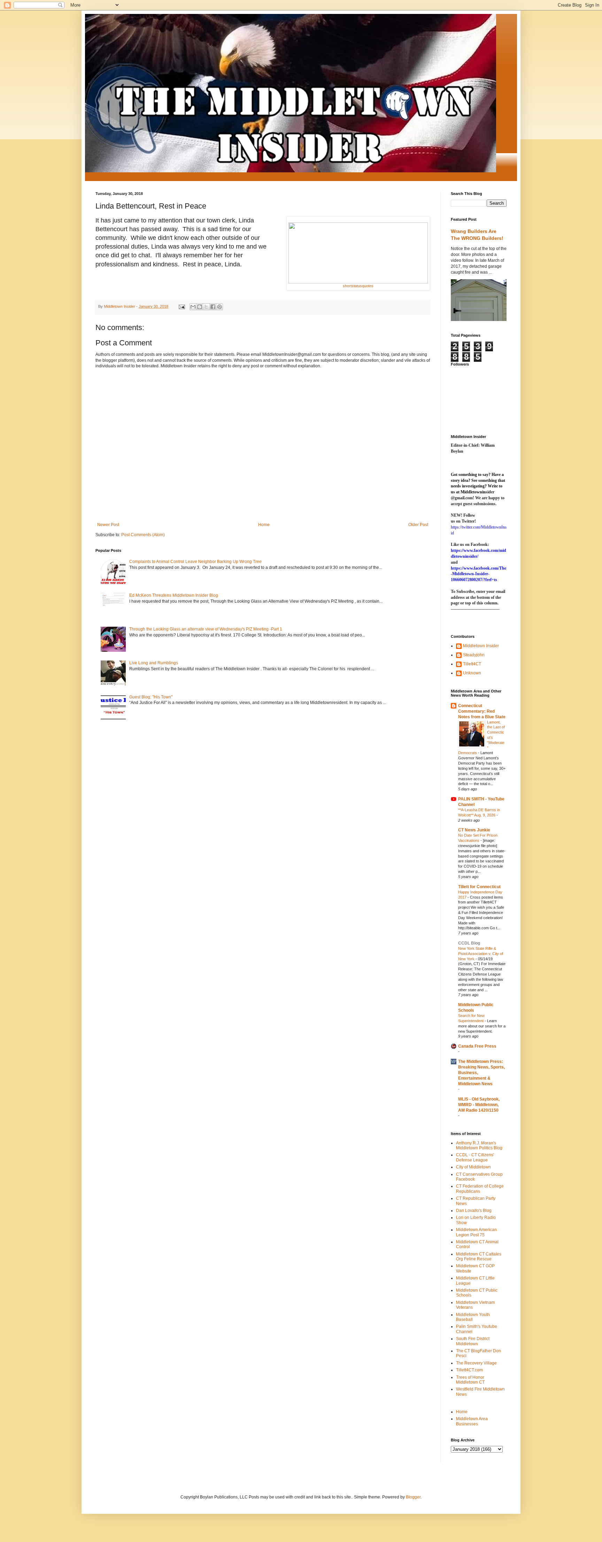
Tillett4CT (472, 664)
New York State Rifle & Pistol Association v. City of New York (480, 953)
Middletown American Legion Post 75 (476, 1232)
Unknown (472, 673)
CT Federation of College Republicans (480, 1188)
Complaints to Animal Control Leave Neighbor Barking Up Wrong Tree (195, 561)
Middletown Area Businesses (472, 1421)
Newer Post (108, 524)
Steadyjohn (474, 654)
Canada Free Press (477, 1046)
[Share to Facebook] (212, 306)
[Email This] (193, 306)
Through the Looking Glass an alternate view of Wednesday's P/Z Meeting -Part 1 (205, 629)
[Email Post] (181, 306)
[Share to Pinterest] (219, 306)
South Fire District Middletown (472, 1341)
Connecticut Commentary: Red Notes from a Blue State (481, 711)
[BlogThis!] (199, 306)
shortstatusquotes (358, 286)
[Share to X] (206, 306)
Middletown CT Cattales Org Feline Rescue (478, 1256)
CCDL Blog (469, 943)
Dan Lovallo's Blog (474, 1210)
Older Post (418, 524)
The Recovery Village (476, 1363)
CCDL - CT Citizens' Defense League (475, 1157)
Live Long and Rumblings (153, 662)
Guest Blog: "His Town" (150, 697)
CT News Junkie (474, 830)
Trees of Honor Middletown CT (470, 1380)
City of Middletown (473, 1167)
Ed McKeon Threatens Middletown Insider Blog (173, 595)
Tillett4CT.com (469, 1370)
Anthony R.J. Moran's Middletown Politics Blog (479, 1145)
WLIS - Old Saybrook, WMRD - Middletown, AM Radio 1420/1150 (479, 1105)
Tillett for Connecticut (479, 886)
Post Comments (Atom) (143, 534)
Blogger (413, 1497)
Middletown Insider (481, 645)
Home (264, 524)
